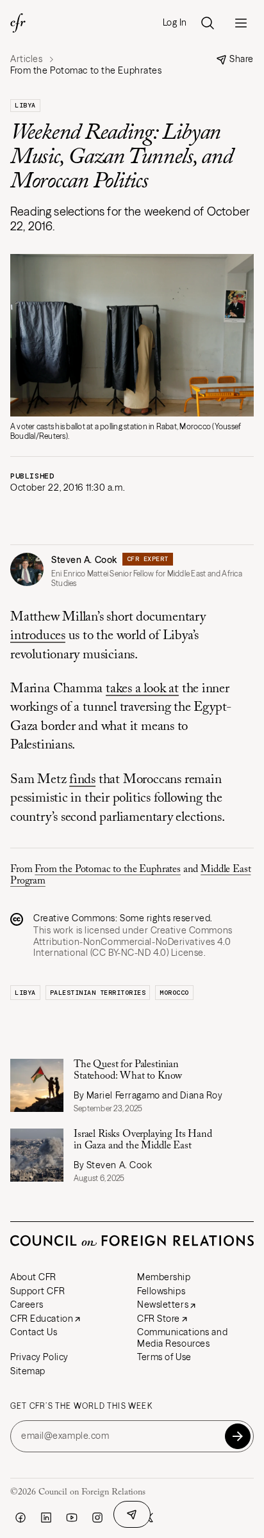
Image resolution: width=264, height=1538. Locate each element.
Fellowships (161, 1291)
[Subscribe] (238, 1436)
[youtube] (72, 1517)
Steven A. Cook (84, 560)
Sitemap (27, 1371)
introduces (37, 636)
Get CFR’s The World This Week (81, 1406)
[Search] (207, 23)
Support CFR (37, 1291)
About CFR (33, 1277)
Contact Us (34, 1332)
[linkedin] (46, 1517)
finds (82, 780)
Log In (175, 22)
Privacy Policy (39, 1357)
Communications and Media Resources (182, 1337)
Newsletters (162, 1304)
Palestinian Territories (98, 992)
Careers (27, 1304)
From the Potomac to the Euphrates (108, 869)
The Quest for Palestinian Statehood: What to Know (128, 1070)
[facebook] (20, 1517)
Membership (164, 1277)
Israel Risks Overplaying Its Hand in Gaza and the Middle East (143, 1140)
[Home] (18, 23)
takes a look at (142, 689)
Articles (26, 59)
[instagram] (97, 1517)
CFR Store (158, 1318)
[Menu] (241, 23)
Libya (25, 105)
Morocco (174, 992)
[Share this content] (132, 1514)
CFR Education (41, 1318)
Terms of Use (164, 1357)
